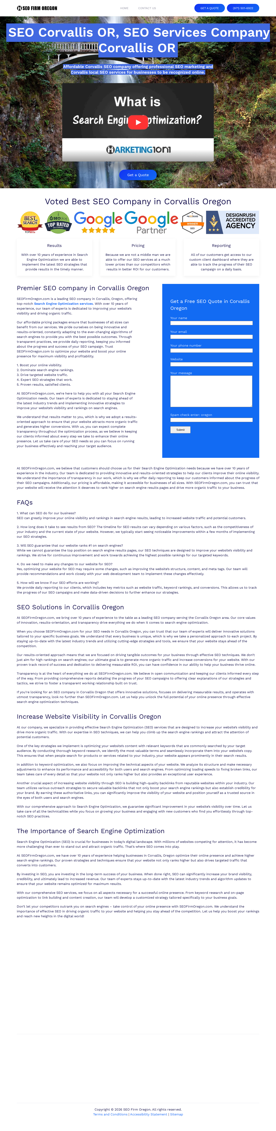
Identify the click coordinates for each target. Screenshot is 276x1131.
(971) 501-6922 (243, 8)
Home (124, 8)
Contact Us (147, 8)
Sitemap (176, 1114)
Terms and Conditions (110, 1114)
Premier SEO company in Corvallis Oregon (83, 288)
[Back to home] (37, 8)
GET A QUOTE (209, 8)
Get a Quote (138, 175)
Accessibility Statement (148, 1114)
